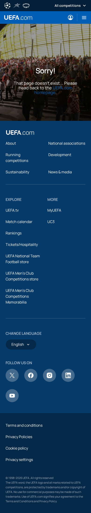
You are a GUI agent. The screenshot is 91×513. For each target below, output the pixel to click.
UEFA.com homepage (53, 90)
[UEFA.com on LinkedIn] (68, 380)
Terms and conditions (24, 425)
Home (18, 17)
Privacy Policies (19, 436)
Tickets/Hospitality (22, 244)
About (11, 143)
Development (59, 154)
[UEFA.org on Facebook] (30, 380)
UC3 (51, 221)
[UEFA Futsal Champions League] (17, 5)
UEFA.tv (12, 210)
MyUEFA (54, 210)
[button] (82, 17)
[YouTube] (12, 400)
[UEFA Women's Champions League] (26, 5)
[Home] (20, 132)
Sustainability (17, 171)
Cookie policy (17, 448)
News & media (60, 171)
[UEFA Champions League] (7, 5)
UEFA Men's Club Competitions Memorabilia (20, 296)
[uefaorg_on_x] (12, 380)
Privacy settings (19, 459)
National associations (66, 143)
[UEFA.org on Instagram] (49, 380)
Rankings (13, 233)
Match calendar (19, 221)
